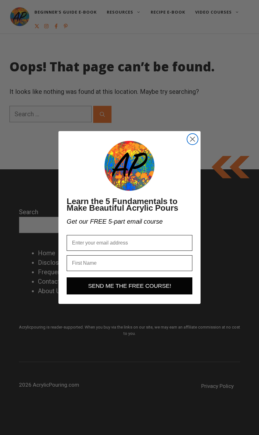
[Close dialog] (192, 139)
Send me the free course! (129, 286)
